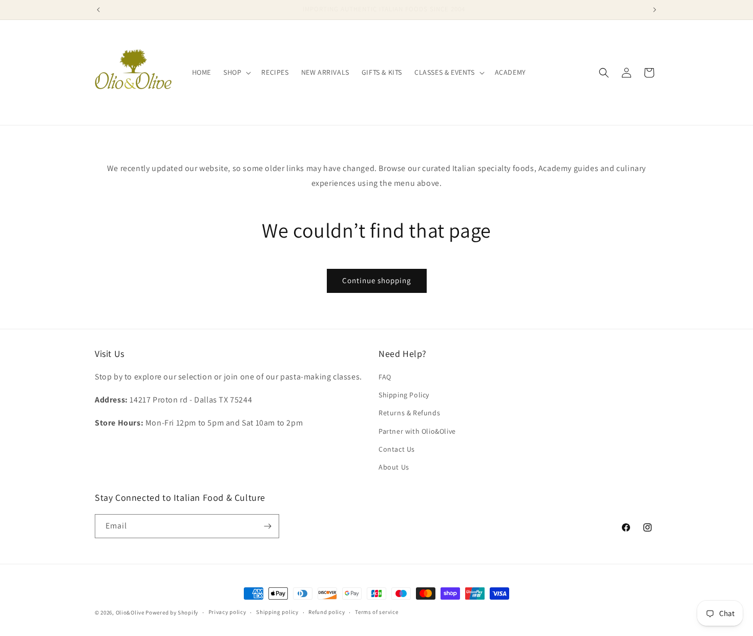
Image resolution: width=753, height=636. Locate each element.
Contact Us (397, 449)
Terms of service (376, 612)
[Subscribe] (267, 526)
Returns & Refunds (409, 412)
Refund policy (326, 612)
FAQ (385, 376)
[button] (236, 72)
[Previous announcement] (98, 9)
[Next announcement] (654, 9)
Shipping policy (277, 612)
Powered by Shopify (171, 612)
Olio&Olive (130, 612)
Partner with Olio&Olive (417, 431)
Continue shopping (376, 280)
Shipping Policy (404, 394)
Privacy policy (227, 612)
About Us (394, 467)
